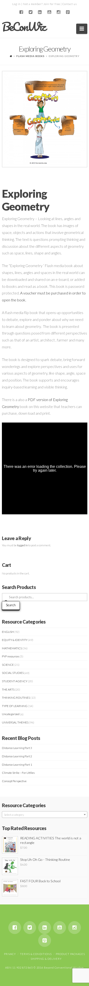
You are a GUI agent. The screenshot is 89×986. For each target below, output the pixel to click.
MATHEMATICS (12, 648)
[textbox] (44, 814)
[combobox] (44, 814)
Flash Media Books (30, 56)
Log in (16, 3)
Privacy (10, 953)
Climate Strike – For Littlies (18, 772)
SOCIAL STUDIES (13, 673)
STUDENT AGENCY (14, 681)
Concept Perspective (14, 781)
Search (11, 605)
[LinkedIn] (40, 12)
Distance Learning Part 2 (17, 756)
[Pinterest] (67, 12)
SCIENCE (8, 664)
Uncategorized (10, 714)
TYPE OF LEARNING (15, 706)
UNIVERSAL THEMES (15, 722)
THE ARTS (8, 689)
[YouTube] (49, 12)
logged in (22, 545)
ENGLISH (8, 632)
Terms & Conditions (36, 953)
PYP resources (10, 656)
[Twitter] (30, 12)
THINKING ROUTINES (16, 697)
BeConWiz (23, 26)
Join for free (51, 3)
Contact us (69, 3)
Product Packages (70, 953)
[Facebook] (21, 12)
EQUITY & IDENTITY (15, 640)
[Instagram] (58, 12)
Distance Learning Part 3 (17, 748)
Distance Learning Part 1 (17, 764)
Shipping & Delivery (46, 958)
